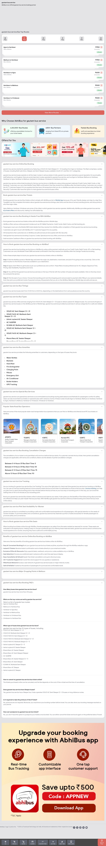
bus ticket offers (8, 210)
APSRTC (8, 437)
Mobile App (59, 200)
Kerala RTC (65, 438)
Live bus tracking (90, 488)
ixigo (7, 826)
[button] (5, 38)
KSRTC (45, 438)
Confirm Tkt (12, 826)
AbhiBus (2, 826)
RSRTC (101, 438)
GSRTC (82, 438)
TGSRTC (27, 438)
